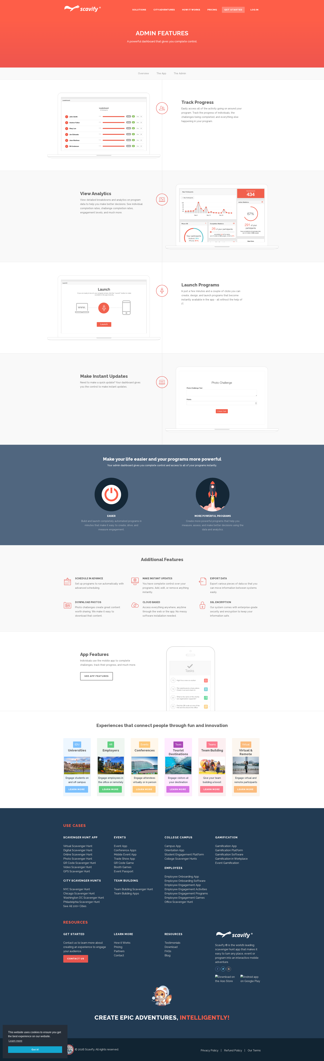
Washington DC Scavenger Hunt (83, 897)
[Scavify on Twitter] (223, 969)
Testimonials (172, 942)
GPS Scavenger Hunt (76, 871)
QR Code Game (124, 863)
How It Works (191, 9)
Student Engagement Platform (184, 854)
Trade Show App (124, 858)
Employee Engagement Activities (186, 889)
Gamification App (226, 846)
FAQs (168, 951)
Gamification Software (229, 854)
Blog (167, 955)
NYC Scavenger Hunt (76, 889)
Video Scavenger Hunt (77, 867)
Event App (120, 846)
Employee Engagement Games (185, 897)
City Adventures (164, 9)
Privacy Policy (209, 1050)
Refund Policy (233, 1050)
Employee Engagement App (183, 885)
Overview (143, 73)
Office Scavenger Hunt (179, 902)
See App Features (96, 676)
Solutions (139, 9)
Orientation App (174, 850)
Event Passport (123, 871)
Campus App (173, 846)
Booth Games (122, 867)
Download (171, 947)
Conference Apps (125, 850)
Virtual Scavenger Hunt (77, 846)
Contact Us (75, 958)
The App (161, 73)
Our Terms (254, 1050)
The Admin (180, 73)
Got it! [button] (35, 1049)
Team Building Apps (126, 893)
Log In (254, 9)
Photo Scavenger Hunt (77, 858)
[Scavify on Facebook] (217, 969)
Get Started (233, 9)
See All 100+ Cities (74, 906)
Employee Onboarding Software (185, 880)
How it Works (122, 942)
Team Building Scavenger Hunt (133, 889)
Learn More (77, 789)
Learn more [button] (15, 1040)
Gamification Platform (229, 850)
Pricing (212, 9)
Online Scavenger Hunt (77, 854)
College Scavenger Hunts (181, 858)
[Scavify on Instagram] (228, 969)
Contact (119, 955)
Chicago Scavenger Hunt (79, 893)
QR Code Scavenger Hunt (79, 863)
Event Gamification (227, 863)
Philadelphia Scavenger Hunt (81, 902)
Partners (119, 951)
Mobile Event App (125, 854)
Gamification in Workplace (231, 858)
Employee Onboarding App (182, 876)
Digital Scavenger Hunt (77, 850)
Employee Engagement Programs (186, 893)
